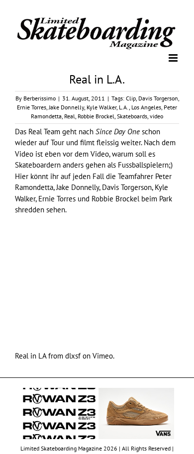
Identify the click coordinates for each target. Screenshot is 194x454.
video (156, 115)
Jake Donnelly (66, 106)
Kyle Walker (101, 106)
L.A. (124, 106)
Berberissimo (39, 97)
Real (69, 115)
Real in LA (30, 355)
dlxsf (73, 355)
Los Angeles (146, 106)
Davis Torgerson (158, 97)
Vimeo (103, 355)
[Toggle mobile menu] (174, 57)
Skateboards (132, 115)
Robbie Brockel (96, 115)
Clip (131, 97)
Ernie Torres (31, 106)
